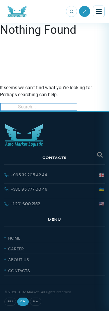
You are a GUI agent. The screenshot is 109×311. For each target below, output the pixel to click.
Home (14, 237)
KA (35, 301)
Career (16, 248)
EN (23, 301)
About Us (18, 259)
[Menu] (99, 11)
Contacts (19, 270)
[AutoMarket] (17, 11)
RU (10, 301)
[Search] (71, 11)
